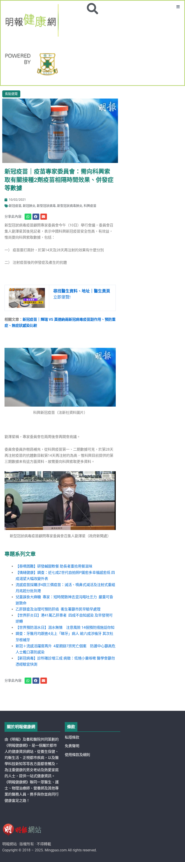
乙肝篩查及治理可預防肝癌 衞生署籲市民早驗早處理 (58, 609)
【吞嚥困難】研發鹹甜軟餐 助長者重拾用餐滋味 (54, 566)
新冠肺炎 (29, 205)
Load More (92, 698)
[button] (178, 7)
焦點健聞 (11, 94)
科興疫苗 (90, 205)
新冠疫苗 (15, 205)
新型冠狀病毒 (46, 205)
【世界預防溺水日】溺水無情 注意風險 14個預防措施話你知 (65, 627)
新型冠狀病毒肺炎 (69, 205)
